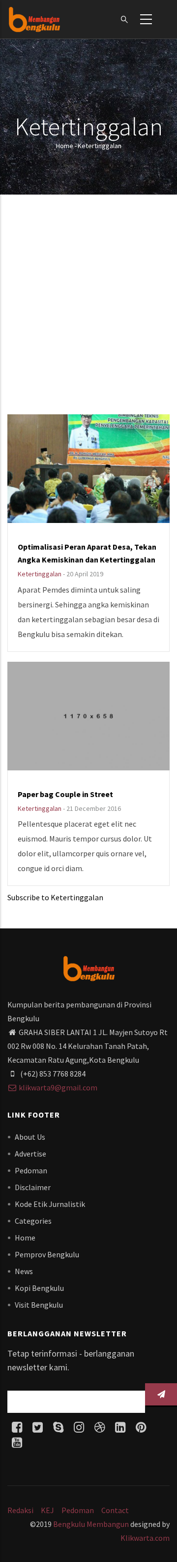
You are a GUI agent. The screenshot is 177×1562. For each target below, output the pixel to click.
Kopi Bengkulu (39, 1288)
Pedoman (31, 1170)
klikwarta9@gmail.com (58, 1087)
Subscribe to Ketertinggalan (55, 897)
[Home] (34, 19)
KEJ (47, 1510)
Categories (33, 1221)
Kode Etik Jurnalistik (50, 1204)
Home (64, 145)
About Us (30, 1137)
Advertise (30, 1154)
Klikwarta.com (145, 1538)
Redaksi (20, 1510)
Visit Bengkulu (39, 1305)
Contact (115, 1510)
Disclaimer (33, 1187)
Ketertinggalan (39, 573)
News (24, 1271)
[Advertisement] (88, 306)
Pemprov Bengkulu (47, 1254)
